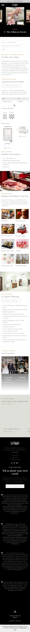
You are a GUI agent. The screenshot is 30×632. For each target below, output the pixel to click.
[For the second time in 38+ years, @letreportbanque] (15, 565)
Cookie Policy (23, 627)
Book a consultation (8, 42)
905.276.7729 (15, 455)
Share (4, 49)
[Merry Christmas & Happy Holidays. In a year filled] (15, 594)
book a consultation (15, 1)
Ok (15, 629)
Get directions (15, 452)
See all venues (6, 404)
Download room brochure (10, 46)
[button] (5, 16)
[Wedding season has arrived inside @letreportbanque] (15, 536)
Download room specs (11, 85)
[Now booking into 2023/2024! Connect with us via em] (15, 507)
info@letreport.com (15, 459)
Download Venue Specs (11, 300)
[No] (28, 628)
